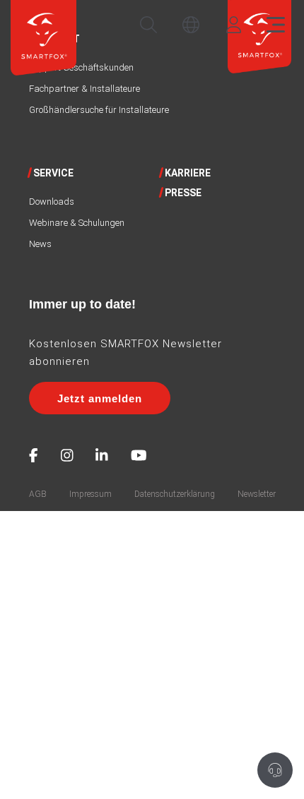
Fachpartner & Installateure (84, 88)
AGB (38, 494)
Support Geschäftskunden (81, 67)
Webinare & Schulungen (76, 222)
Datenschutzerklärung (174, 494)
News (40, 244)
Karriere (188, 173)
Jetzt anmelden (99, 398)
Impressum (90, 494)
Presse (183, 192)
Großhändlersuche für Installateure (99, 109)
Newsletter (257, 494)
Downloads (51, 201)
